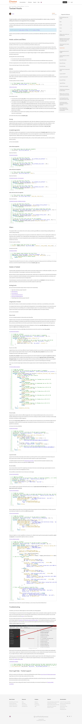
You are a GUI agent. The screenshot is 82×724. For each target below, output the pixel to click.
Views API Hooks (62, 63)
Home (10, 6)
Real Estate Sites (63, 704)
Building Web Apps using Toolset (64, 18)
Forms (61, 27)
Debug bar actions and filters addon (31, 620)
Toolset (13, 2)
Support (34, 2)
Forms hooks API (14, 293)
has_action (15, 659)
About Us (36, 701)
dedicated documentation (29, 460)
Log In (72, 2)
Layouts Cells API (62, 73)
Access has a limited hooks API (17, 296)
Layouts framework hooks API (17, 294)
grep (22, 616)
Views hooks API (14, 291)
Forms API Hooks (62, 66)
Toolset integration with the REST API (64, 56)
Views (61, 31)
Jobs (35, 706)
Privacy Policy (37, 704)
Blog (38, 2)
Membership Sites (63, 709)
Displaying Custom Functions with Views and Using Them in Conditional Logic (65, 40)
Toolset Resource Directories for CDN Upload (64, 90)
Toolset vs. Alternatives (13, 706)
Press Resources (24, 706)
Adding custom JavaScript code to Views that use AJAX (64, 94)
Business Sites (62, 707)
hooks (20, 30)
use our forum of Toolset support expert (48, 674)
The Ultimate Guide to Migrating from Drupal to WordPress (64, 103)
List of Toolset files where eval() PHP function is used (64, 99)
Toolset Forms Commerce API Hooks (65, 70)
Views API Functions (63, 60)
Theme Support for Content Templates (64, 45)
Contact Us (36, 703)
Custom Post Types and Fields (65, 701)
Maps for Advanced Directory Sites (53, 704)
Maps (60, 21)
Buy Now (64, 2)
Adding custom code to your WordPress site (64, 35)
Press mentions (24, 704)
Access (61, 24)
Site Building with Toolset (13, 701)
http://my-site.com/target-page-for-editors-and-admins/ (39, 446)
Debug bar (21, 620)
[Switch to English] (10, 716)
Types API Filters (62, 83)
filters (27, 30)
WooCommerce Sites (63, 706)
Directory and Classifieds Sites (65, 703)
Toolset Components (12, 703)
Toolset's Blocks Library (13, 704)
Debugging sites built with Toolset (64, 52)
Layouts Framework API (64, 76)
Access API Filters (62, 80)
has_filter (21, 659)
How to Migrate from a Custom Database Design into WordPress (64, 109)
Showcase (30, 2)
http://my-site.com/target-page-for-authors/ (36, 440)
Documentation (23, 2)
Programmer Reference (20, 6)
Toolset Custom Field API (64, 86)
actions (23, 30)
